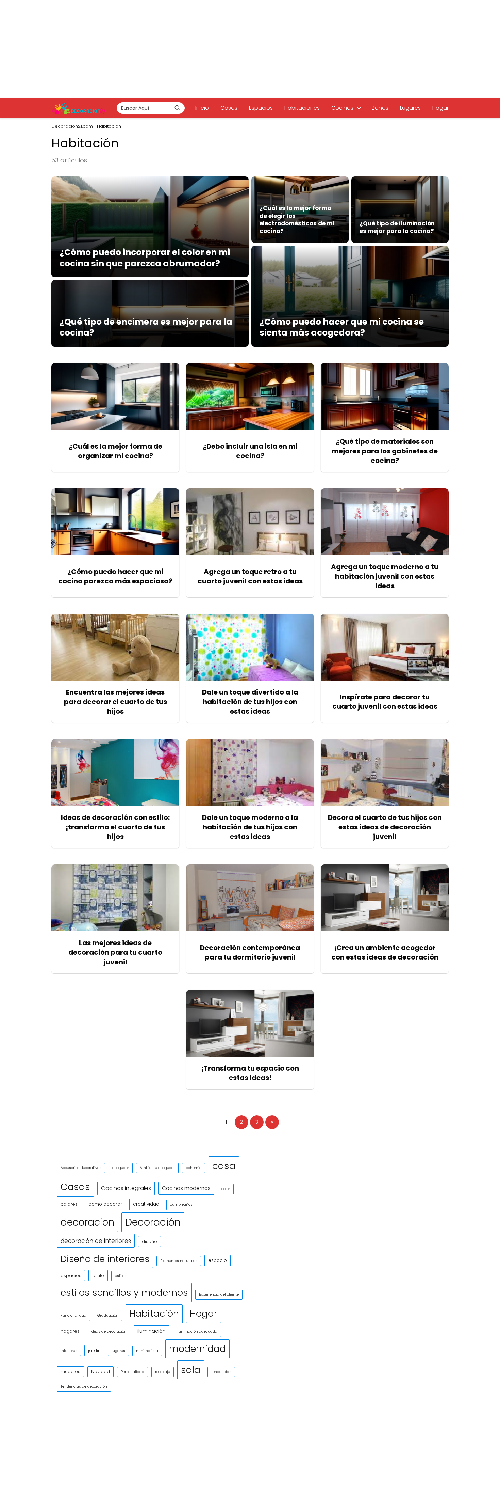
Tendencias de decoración (84, 1386)
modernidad (197, 1348)
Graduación (107, 1315)
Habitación (154, 1313)
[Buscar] (177, 107)
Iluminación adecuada (197, 1331)
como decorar (105, 1204)
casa (223, 1165)
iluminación (151, 1331)
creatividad (146, 1204)
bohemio (193, 1167)
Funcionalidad (73, 1315)
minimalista (147, 1350)
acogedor (120, 1167)
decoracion (87, 1222)
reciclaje (162, 1371)
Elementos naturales (178, 1260)
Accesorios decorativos (81, 1167)
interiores (69, 1350)
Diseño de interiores (105, 1258)
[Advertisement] (250, 47)
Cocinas (342, 108)
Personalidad (132, 1371)
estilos (121, 1275)
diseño (149, 1241)
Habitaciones (302, 108)
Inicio (202, 108)
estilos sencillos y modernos (124, 1292)
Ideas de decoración (108, 1331)
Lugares (410, 108)
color (225, 1188)
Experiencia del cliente (219, 1294)
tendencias (221, 1371)
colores (69, 1204)
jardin (94, 1350)
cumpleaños (181, 1204)
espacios (71, 1275)
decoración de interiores (96, 1241)
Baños (380, 108)
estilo (98, 1275)
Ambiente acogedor (157, 1167)
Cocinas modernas (186, 1188)
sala (190, 1369)
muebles (70, 1371)
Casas (228, 108)
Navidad (100, 1371)
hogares (70, 1331)
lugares (118, 1350)
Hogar (440, 108)
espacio (217, 1260)
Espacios (261, 108)
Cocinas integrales (126, 1188)
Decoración (153, 1222)
